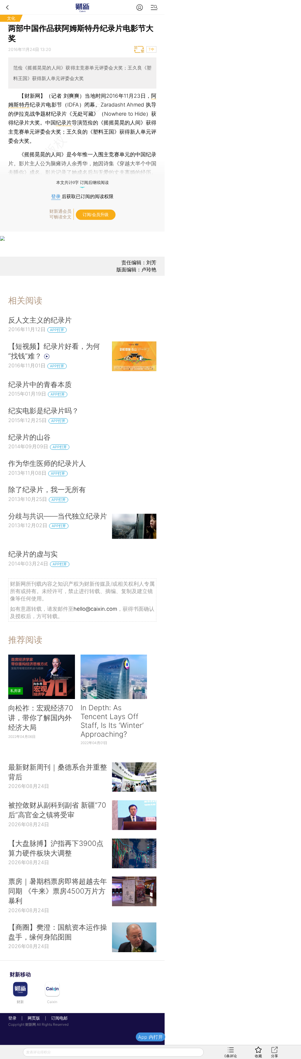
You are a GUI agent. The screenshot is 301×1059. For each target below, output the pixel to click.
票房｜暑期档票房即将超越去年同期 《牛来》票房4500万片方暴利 (57, 891)
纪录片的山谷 (29, 437)
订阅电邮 (57, 1017)
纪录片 (64, 122)
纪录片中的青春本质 (40, 384)
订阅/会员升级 (95, 215)
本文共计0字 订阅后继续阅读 (82, 182)
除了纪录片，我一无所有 (47, 489)
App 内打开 (150, 1037)
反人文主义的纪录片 (40, 320)
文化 (11, 18)
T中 (151, 49)
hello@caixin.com (95, 608)
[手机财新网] (82, 7)
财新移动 (20, 974)
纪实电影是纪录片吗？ (43, 410)
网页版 (34, 1017)
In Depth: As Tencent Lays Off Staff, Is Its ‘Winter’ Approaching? (112, 720)
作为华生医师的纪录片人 (47, 463)
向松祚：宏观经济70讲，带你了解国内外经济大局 (40, 717)
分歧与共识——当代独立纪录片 (57, 516)
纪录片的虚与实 (33, 554)
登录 (56, 196)
